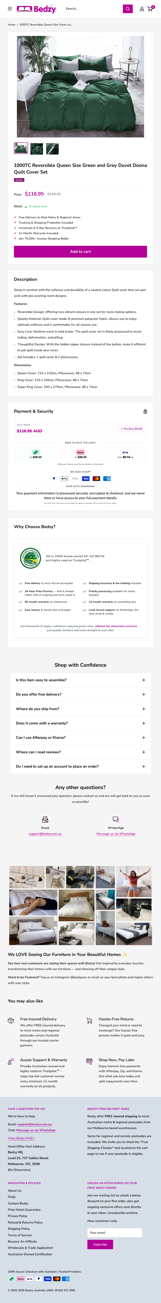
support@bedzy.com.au (45, 834)
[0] (149, 8)
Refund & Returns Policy (25, 1222)
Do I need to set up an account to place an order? (57, 766)
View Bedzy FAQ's (21, 1138)
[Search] (128, 9)
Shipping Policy (19, 1229)
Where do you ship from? (37, 708)
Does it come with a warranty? (42, 723)
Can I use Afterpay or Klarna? (41, 737)
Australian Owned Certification (30, 1254)
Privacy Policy (17, 1216)
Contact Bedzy (18, 1203)
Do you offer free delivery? (38, 694)
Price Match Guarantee (24, 1210)
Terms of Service (20, 1235)
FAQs (12, 1197)
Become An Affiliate (22, 1241)
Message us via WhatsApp (115, 834)
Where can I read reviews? (38, 752)
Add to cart (80, 251)
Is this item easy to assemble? (41, 680)
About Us (14, 1191)
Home (12, 25)
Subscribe (100, 1244)
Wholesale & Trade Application (30, 1248)
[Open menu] (10, 8)
